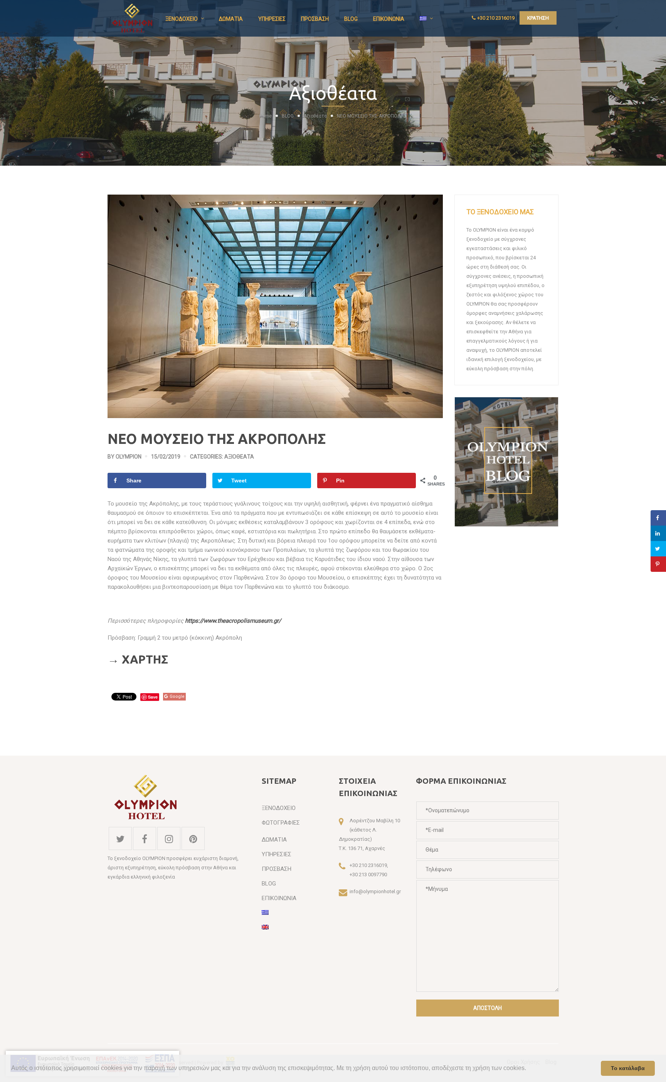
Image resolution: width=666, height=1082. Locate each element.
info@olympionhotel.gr (375, 891)
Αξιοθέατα (315, 116)
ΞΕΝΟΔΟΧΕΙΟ (181, 19)
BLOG (351, 19)
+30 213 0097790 (368, 874)
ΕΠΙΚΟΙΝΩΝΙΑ (388, 19)
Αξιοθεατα (239, 457)
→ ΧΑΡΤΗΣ (138, 659)
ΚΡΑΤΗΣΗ (538, 18)
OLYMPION (128, 457)
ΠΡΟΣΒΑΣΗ (315, 19)
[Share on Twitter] (658, 548)
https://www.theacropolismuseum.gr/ (233, 620)
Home (265, 116)
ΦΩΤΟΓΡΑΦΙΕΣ (281, 822)
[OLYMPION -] (133, 18)
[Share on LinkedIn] (658, 533)
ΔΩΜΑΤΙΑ (231, 19)
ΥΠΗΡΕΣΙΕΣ (272, 19)
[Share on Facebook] (658, 518)
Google (177, 696)
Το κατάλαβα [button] (628, 1068)
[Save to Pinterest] (658, 564)
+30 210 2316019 (496, 18)
